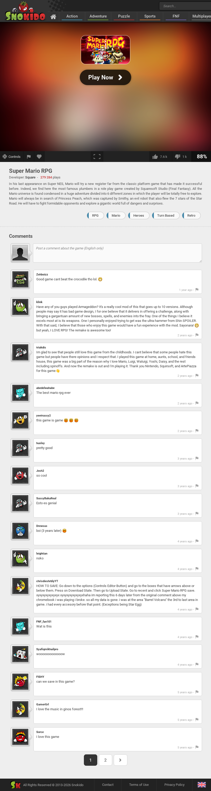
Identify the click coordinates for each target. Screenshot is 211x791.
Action (72, 16)
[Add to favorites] (39, 156)
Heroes (138, 215)
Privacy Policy (174, 785)
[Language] (201, 785)
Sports (150, 16)
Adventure (98, 16)
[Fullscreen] (97, 156)
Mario (116, 215)
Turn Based (165, 215)
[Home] (53, 16)
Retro (191, 215)
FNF (176, 16)
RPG (95, 215)
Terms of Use (139, 785)
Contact (107, 785)
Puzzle (124, 16)
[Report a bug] (28, 156)
